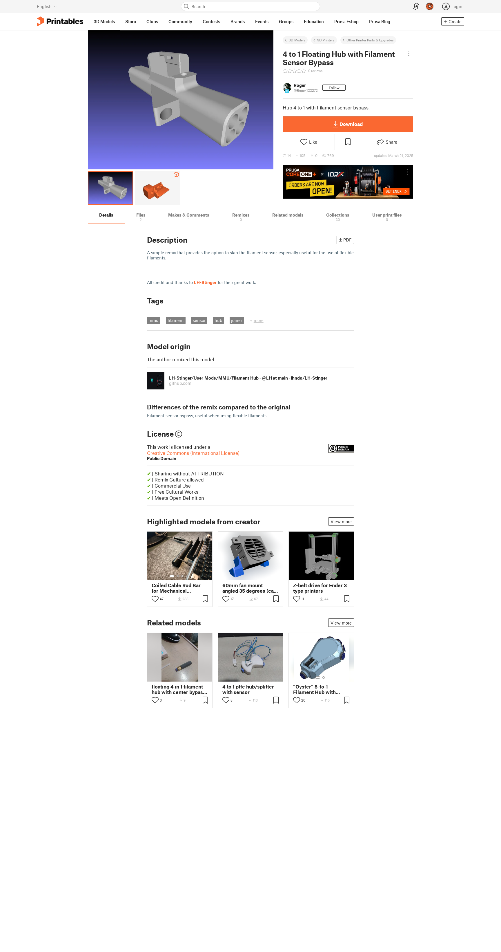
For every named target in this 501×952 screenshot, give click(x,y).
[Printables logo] (60, 22)
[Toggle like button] (155, 598)
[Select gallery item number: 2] (178, 576)
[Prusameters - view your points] (429, 6)
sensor (199, 320)
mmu (153, 320)
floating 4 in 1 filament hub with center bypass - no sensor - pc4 (179, 689)
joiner (236, 320)
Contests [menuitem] (211, 21)
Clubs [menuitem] (152, 21)
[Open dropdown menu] (408, 53)
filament (176, 320)
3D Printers (326, 40)
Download (351, 124)
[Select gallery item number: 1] (172, 576)
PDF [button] (347, 239)
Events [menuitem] (261, 21)
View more (341, 521)
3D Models (297, 40)
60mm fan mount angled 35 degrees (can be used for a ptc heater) (249, 588)
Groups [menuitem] (286, 21)
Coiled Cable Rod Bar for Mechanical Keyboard (176, 588)
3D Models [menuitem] (104, 21)
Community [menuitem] (180, 21)
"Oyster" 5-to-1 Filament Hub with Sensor (314, 689)
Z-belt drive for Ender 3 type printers (320, 588)
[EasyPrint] (416, 6)
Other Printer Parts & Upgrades (370, 40)
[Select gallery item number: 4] (187, 576)
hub (218, 320)
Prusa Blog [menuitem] (379, 21)
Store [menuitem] (130, 21)
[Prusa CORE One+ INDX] (348, 182)
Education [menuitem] (314, 21)
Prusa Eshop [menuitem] (346, 21)
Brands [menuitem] (237, 21)
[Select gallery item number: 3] (182, 576)
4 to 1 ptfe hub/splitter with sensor (248, 689)
